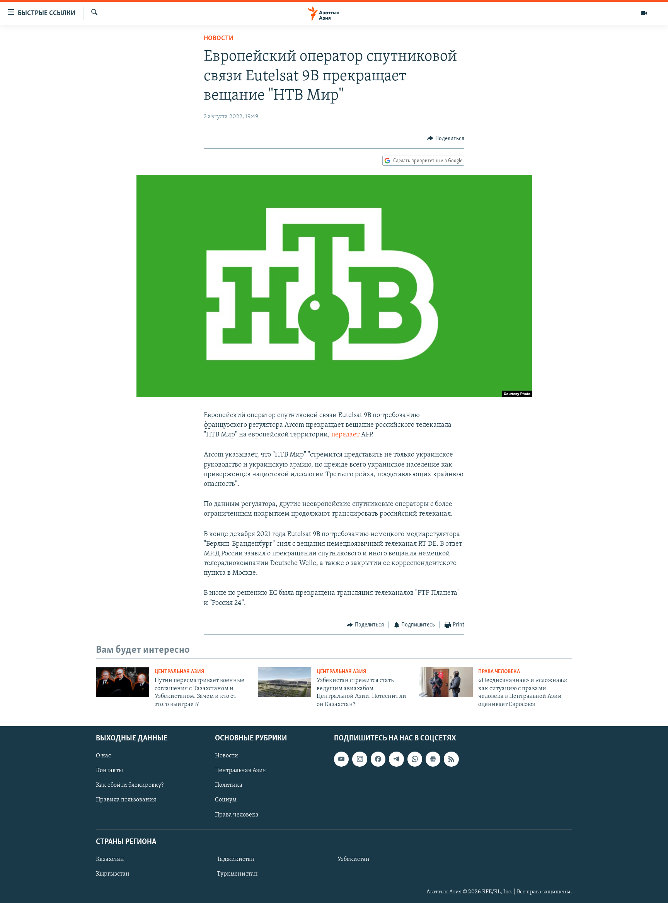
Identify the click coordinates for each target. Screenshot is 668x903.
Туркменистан (237, 874)
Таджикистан (236, 859)
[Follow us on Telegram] (396, 759)
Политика (228, 785)
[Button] (445, 139)
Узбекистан (353, 859)
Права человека (499, 672)
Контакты (109, 770)
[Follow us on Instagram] (359, 759)
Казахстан (110, 859)
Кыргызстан (113, 874)
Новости (218, 38)
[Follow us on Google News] (433, 759)
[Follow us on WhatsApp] (414, 759)
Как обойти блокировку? (130, 785)
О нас (103, 756)
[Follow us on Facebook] (378, 759)
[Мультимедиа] (644, 13)
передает (345, 434)
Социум (226, 800)
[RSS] (451, 759)
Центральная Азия (179, 672)
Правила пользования (126, 800)
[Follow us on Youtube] (341, 759)
